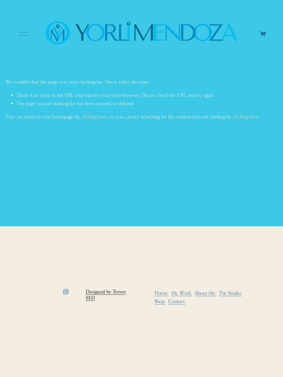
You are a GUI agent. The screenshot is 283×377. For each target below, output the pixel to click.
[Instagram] (66, 291)
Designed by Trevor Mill (106, 295)
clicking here (94, 116)
